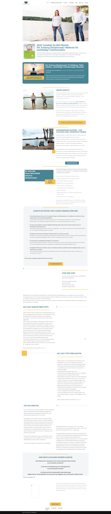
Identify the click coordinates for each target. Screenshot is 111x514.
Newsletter (71, 2)
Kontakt (86, 2)
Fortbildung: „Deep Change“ (56, 2)
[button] (67, 2)
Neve (24, 512)
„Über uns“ (43, 348)
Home (47, 2)
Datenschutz (54, 508)
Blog (76, 2)
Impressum (47, 508)
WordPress (34, 512)
